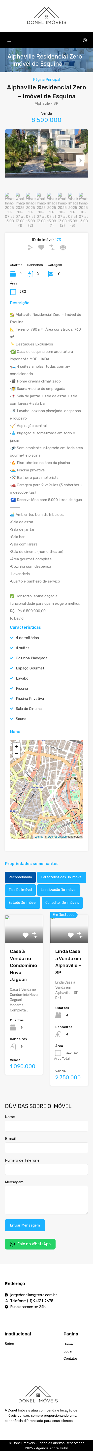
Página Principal (46, 79)
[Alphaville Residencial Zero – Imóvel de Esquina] (47, 782)
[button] (9, 40)
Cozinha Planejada (31, 658)
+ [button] (16, 746)
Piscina (22, 688)
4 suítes (23, 648)
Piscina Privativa (30, 698)
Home (68, 1344)
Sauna (21, 719)
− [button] (16, 754)
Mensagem (14, 1182)
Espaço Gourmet (30, 668)
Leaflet (38, 836)
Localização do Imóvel (58, 890)
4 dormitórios (27, 638)
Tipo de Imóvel (20, 890)
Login (67, 1351)
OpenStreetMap (57, 836)
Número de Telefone (22, 1160)
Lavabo (22, 678)
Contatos (70, 1358)
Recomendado (20, 877)
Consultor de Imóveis (62, 903)
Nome (10, 1117)
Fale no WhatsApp (34, 1244)
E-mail (10, 1138)
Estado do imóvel (22, 903)
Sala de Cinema (29, 708)
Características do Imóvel (61, 877)
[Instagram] (85, 40)
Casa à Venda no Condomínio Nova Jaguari (23, 965)
